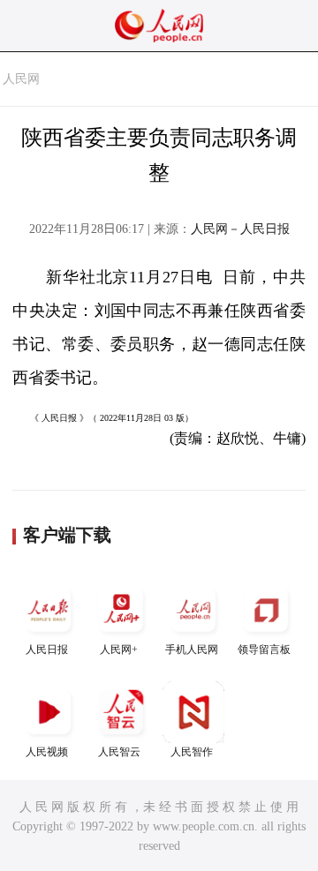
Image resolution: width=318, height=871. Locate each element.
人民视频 (47, 752)
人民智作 (191, 752)
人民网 (21, 79)
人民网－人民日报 (240, 229)
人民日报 (47, 649)
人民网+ (119, 649)
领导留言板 (264, 649)
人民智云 (119, 752)
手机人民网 (191, 649)
